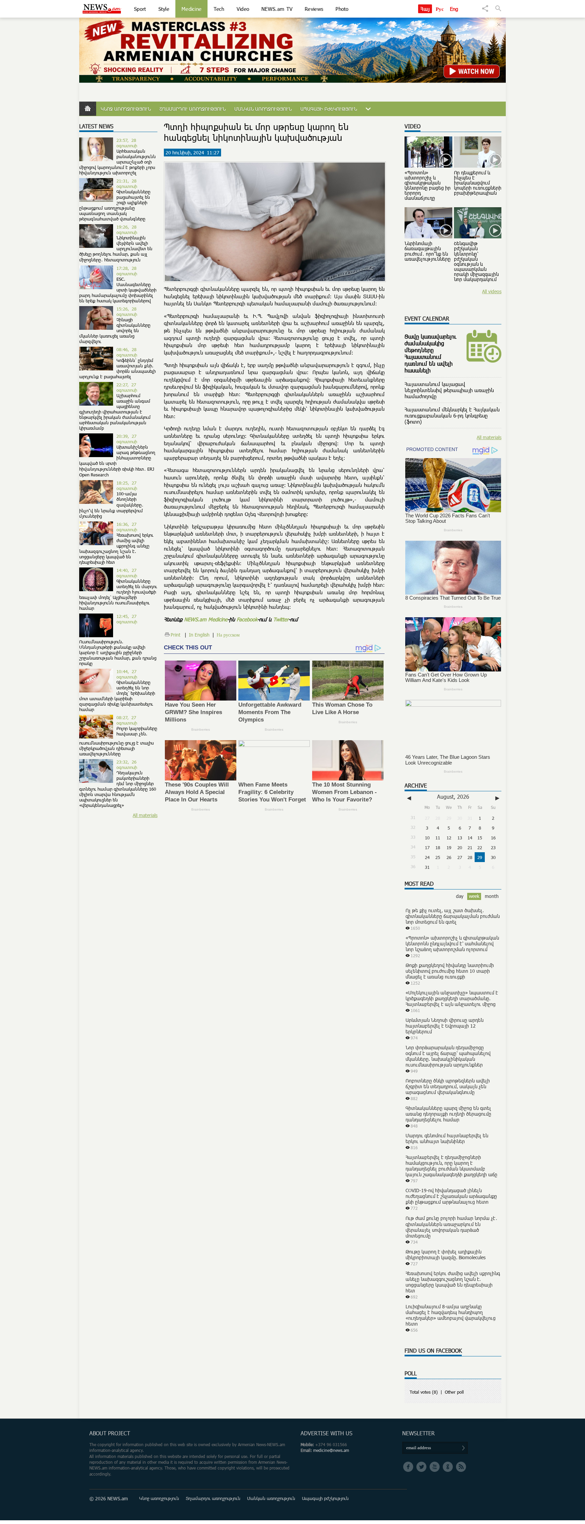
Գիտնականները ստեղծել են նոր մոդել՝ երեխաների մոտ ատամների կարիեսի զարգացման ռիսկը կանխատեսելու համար (117, 696)
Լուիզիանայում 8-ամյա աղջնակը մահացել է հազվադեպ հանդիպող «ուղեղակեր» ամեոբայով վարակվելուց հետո (451, 1315)
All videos (491, 291)
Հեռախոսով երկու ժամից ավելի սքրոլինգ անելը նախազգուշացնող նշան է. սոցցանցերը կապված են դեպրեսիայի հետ (116, 548)
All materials (145, 815)
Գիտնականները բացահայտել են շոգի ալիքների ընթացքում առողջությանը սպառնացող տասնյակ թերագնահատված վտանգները (114, 205)
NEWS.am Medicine (206, 619)
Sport (140, 9)
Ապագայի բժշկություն (328, 109)
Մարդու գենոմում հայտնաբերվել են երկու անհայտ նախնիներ (447, 1138)
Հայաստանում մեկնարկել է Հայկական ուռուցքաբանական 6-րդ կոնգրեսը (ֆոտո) (452, 415)
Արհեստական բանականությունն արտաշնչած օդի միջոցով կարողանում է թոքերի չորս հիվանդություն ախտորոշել (117, 161)
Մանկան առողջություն (262, 109)
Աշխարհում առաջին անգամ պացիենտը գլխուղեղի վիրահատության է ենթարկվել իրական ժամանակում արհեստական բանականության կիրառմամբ (115, 412)
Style (164, 9)
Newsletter (418, 1433)
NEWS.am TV (276, 9)
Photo (342, 9)
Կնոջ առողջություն (126, 109)
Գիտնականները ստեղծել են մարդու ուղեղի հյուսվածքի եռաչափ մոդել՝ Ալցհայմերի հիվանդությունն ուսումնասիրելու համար (118, 594)
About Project (109, 1433)
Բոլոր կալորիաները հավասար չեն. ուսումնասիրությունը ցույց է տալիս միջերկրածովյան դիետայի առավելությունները (118, 741)
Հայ (425, 9)
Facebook (247, 619)
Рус (440, 9)
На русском (228, 635)
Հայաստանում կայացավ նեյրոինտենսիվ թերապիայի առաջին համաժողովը (449, 390)
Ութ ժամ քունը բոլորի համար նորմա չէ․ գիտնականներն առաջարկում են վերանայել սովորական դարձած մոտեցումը (452, 1227)
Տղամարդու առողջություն (192, 109)
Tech (219, 9)
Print (175, 635)
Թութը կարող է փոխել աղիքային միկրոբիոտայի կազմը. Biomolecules (445, 1254)
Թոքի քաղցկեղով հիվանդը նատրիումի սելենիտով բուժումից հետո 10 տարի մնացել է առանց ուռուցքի (450, 971)
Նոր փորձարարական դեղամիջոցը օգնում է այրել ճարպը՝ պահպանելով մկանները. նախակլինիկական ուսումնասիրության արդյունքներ (448, 1056)
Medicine (191, 9)
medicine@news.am (331, 1450)
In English (199, 635)
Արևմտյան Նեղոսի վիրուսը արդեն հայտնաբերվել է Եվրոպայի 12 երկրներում (444, 1025)
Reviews (314, 9)
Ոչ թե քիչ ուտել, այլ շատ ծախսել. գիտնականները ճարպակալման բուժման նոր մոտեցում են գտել (453, 916)
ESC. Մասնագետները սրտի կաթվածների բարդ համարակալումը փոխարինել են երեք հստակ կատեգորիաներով (117, 289)
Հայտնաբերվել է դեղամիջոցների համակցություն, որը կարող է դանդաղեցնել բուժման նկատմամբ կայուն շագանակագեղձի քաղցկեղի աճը (451, 1165)
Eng (454, 9)
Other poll (454, 1392)
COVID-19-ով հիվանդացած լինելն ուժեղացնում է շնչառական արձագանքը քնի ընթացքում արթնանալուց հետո (451, 1196)
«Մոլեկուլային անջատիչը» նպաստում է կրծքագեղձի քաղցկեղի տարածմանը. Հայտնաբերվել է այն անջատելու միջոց (452, 998)
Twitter (280, 619)
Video (243, 9)
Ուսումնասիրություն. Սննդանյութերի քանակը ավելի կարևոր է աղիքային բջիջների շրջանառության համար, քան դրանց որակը (117, 652)
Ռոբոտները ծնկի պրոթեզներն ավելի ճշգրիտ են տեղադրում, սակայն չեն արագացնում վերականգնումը (448, 1086)
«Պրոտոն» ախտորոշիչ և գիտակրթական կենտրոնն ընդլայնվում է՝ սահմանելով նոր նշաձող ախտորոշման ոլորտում (452, 943)
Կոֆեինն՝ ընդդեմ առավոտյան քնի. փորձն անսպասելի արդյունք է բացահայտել (117, 368)
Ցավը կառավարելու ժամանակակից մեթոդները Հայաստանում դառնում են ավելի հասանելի (430, 353)
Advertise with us (326, 1433)
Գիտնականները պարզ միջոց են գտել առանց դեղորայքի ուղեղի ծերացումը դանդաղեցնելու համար (448, 1113)
